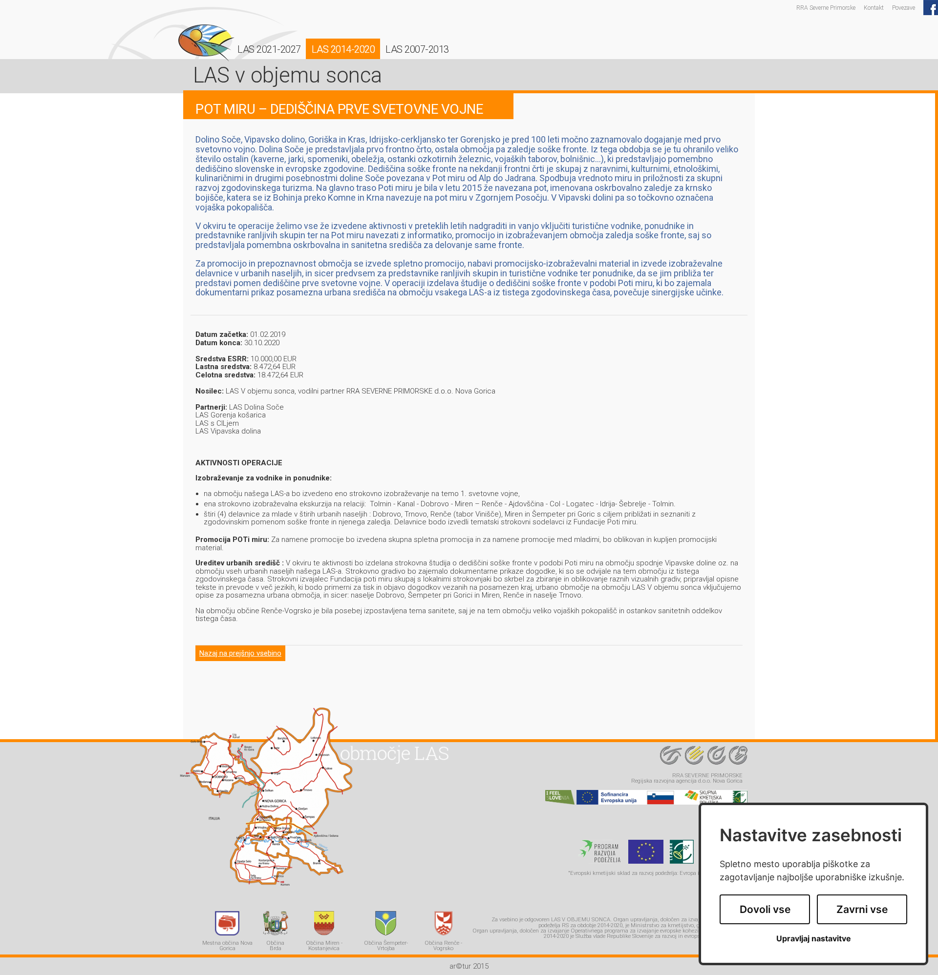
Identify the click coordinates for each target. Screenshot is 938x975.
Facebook (930, 7)
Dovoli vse (765, 909)
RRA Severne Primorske (825, 7)
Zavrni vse (862, 909)
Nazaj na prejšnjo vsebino (240, 653)
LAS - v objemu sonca (206, 43)
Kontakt (874, 7)
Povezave (903, 7)
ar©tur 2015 (469, 966)
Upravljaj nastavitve (813, 938)
